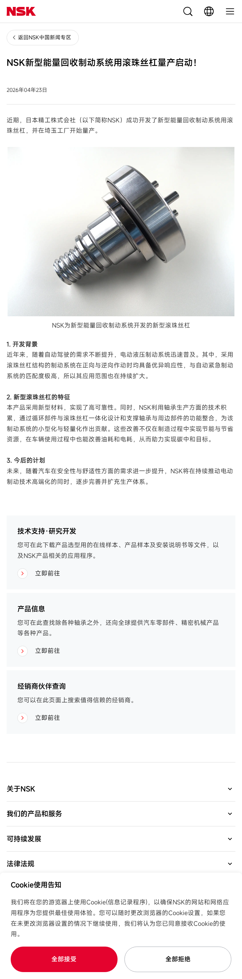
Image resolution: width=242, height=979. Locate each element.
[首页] (21, 11)
